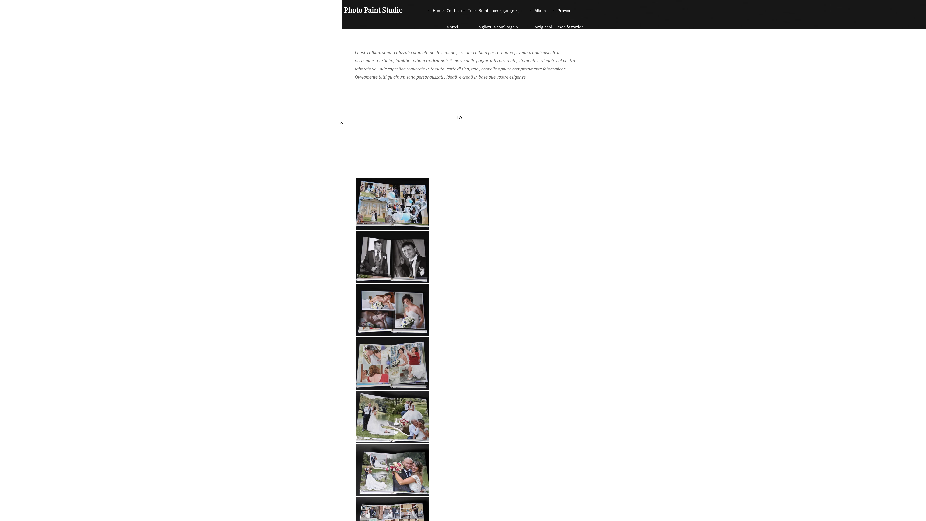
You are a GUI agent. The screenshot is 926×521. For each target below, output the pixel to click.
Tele (472, 10)
